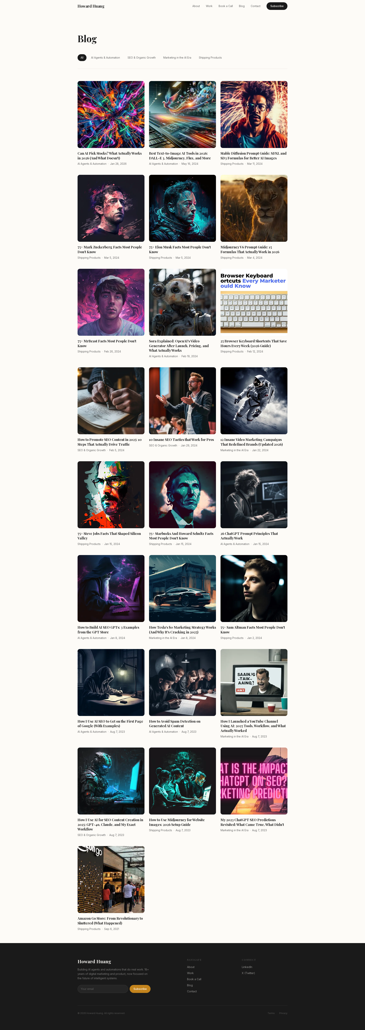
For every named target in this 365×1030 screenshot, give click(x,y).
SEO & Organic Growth (142, 57)
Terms (271, 1013)
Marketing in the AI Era (177, 57)
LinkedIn (247, 967)
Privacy (283, 1013)
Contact (255, 6)
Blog (242, 6)
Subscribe (277, 6)
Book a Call (226, 6)
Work (209, 6)
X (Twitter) (248, 973)
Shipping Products (210, 57)
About (196, 6)
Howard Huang (91, 6)
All (82, 57)
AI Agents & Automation (105, 57)
